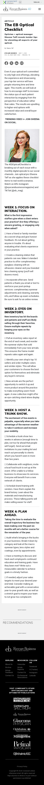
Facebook (33, 666)
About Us (8, 664)
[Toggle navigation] (39, 9)
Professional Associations (22, 676)
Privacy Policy (22, 766)
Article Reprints (20, 668)
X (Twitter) (33, 670)
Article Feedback (9, 671)
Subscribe (21, 664)
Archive (8, 667)
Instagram (33, 673)
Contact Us (9, 675)
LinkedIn (32, 676)
